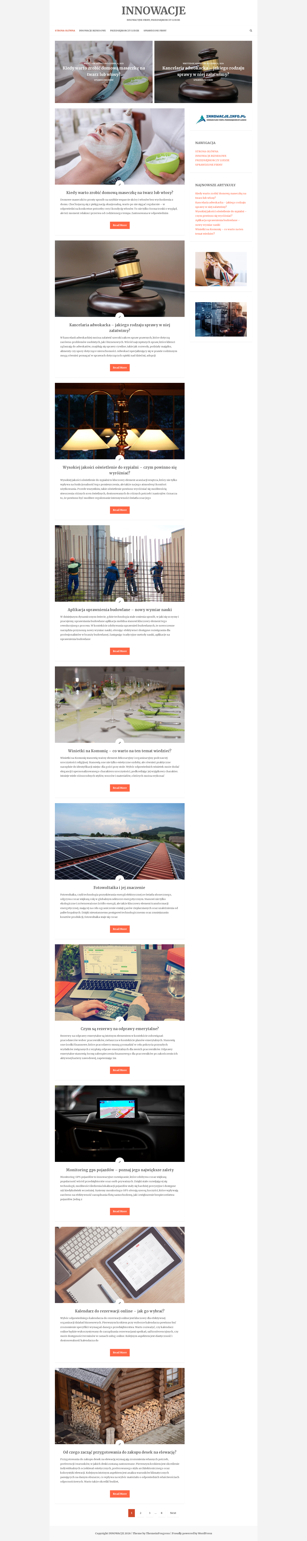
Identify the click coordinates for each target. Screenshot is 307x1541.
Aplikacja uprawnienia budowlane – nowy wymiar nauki (120, 610)
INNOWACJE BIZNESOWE (92, 30)
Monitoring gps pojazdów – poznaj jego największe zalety (120, 1170)
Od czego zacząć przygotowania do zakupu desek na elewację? (119, 1452)
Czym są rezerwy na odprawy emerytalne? (120, 1029)
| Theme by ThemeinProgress (150, 1533)
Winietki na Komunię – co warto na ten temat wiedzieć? (119, 751)
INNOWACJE (154, 12)
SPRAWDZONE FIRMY (155, 30)
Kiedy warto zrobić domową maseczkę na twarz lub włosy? (119, 192)
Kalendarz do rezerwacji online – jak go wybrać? (120, 1311)
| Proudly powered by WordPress (191, 1533)
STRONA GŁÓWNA (65, 30)
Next (173, 1513)
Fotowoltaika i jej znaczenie (119, 887)
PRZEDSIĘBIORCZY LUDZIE (124, 30)
